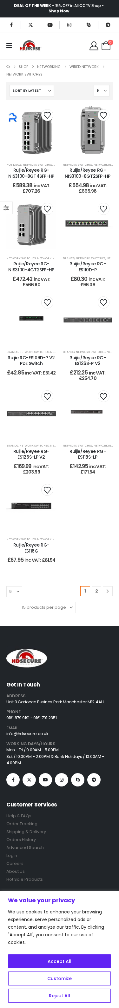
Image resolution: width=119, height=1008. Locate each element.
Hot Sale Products (24, 879)
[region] (59, 949)
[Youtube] (50, 25)
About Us (15, 871)
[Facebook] (11, 25)
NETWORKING (103, 164)
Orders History (21, 840)
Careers (14, 863)
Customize (59, 978)
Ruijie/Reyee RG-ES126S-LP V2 (31, 454)
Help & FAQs (18, 816)
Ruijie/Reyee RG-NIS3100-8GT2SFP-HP (87, 173)
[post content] (31, 131)
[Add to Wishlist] (47, 115)
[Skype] (88, 25)
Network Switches (37, 164)
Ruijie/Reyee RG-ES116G (31, 548)
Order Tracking (21, 824)
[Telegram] (108, 25)
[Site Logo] (30, 45)
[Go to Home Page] (8, 66)
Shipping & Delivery (26, 832)
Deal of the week (32, 5)
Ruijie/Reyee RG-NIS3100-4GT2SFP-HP (31, 267)
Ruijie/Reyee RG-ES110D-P (87, 267)
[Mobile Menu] (11, 45)
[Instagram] (69, 25)
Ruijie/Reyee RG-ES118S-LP (87, 454)
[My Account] (94, 45)
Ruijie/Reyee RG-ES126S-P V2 (87, 361)
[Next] (108, 591)
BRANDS (69, 258)
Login (11, 855)
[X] (30, 25)
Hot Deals (14, 164)
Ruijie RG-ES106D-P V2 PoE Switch (31, 361)
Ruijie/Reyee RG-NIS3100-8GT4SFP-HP (31, 173)
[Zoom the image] (26, 650)
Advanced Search (25, 848)
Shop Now (59, 11)
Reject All (59, 995)
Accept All (59, 961)
